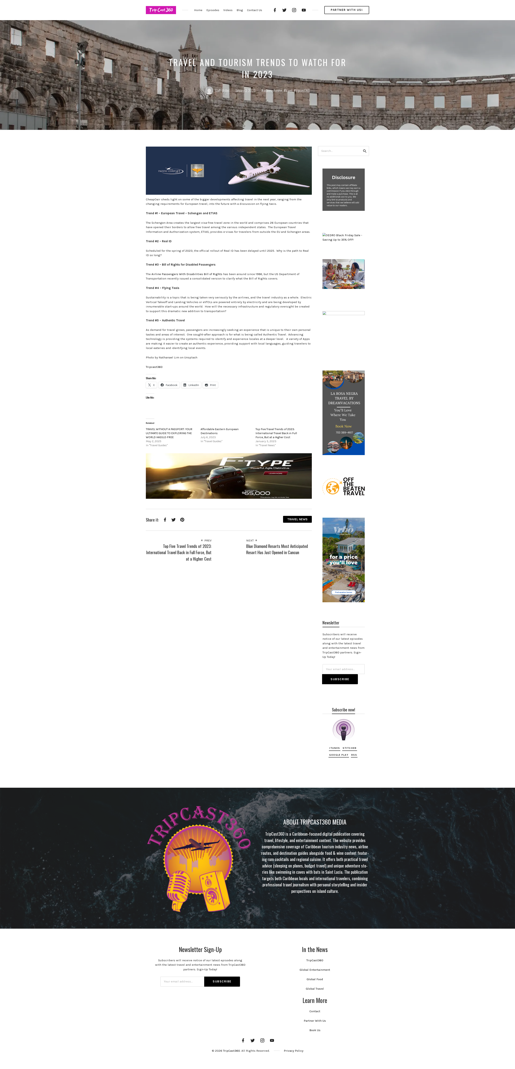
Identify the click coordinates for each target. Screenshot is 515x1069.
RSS (354, 754)
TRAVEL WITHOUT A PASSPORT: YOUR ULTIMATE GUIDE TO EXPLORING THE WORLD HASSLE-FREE (169, 433)
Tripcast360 (154, 367)
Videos (228, 10)
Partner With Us (315, 1020)
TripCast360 (314, 960)
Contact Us (254, 10)
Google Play (338, 754)
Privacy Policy (293, 1050)
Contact (314, 1011)
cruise (278, 90)
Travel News (297, 519)
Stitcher (349, 747)
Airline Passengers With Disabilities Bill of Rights (186, 274)
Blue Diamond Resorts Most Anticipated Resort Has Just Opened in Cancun (277, 549)
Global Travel (315, 988)
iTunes (334, 747)
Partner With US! (347, 10)
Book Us (314, 1030)
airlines (267, 90)
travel (288, 90)
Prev (207, 540)
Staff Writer (222, 90)
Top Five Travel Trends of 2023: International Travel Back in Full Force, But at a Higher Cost (276, 433)
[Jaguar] (229, 475)
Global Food (315, 979)
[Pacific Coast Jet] (229, 170)
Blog (240, 10)
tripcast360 (303, 90)
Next (250, 540)
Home (198, 10)
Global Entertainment (315, 970)
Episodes (212, 10)
